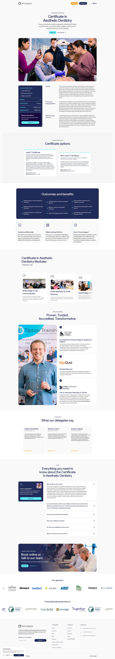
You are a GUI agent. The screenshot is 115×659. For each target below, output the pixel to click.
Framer (95, 656)
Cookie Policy (19, 652)
